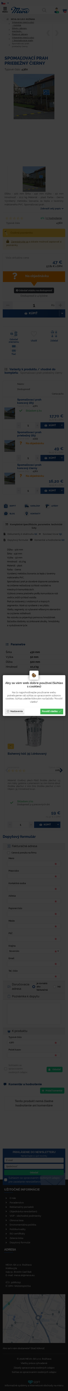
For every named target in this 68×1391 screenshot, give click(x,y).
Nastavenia (16, 711)
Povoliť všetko (50, 711)
